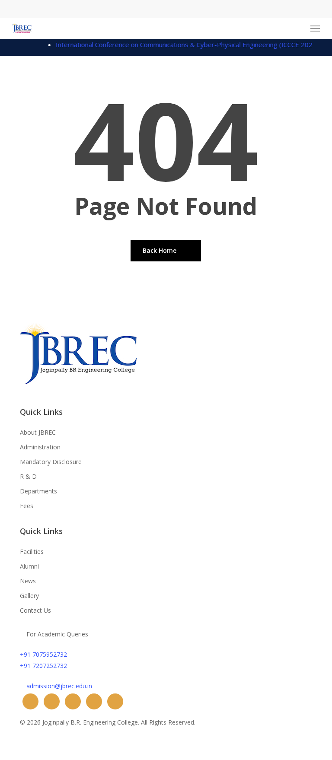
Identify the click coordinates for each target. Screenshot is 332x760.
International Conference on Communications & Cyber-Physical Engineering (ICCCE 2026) (181, 44)
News (28, 581)
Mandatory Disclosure (51, 462)
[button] (315, 28)
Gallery (29, 595)
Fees (26, 506)
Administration (40, 447)
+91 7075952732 (43, 654)
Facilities (32, 551)
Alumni (29, 566)
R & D (28, 476)
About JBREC (38, 432)
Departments (38, 491)
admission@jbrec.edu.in (59, 686)
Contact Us (35, 610)
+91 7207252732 (43, 665)
